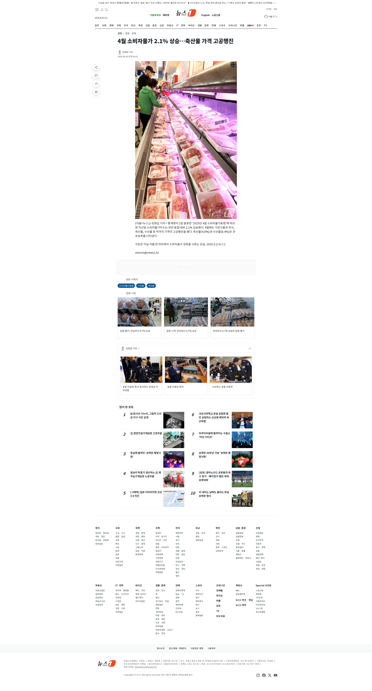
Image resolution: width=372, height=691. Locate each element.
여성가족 (119, 561)
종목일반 (199, 615)
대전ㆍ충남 (180, 554)
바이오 (138, 585)
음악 (177, 601)
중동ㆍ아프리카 (162, 547)
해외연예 (179, 604)
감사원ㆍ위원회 (102, 540)
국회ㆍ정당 (100, 536)
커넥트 (269, 9)
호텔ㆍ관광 (260, 565)
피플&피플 (160, 565)
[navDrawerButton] (97, 9)
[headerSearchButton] (106, 9)
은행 (237, 540)
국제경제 (159, 554)
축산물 (151, 285)
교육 (117, 540)
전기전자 (259, 540)
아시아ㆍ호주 (161, 540)
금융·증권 (241, 528)
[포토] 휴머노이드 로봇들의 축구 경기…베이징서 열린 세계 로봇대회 (214, 476)
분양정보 (99, 597)
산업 (258, 528)
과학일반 (119, 612)
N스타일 (179, 612)
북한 (218, 528)
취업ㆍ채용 (260, 569)
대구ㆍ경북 (180, 565)
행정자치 (179, 533)
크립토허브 (155, 15)
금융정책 (239, 536)
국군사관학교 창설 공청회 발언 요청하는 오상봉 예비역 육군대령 (214, 417)
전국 (178, 528)
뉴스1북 (259, 608)
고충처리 (211, 648)
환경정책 (139, 554)
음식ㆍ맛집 (160, 633)
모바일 (118, 597)
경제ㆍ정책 (140, 533)
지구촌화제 (160, 569)
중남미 (158, 551)
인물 (117, 558)
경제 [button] (120, 33)
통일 (197, 536)
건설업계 (99, 604)
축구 (197, 597)
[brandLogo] (186, 12)
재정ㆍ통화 (140, 536)
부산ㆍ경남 (180, 569)
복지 (117, 544)
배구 (197, 604)
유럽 (157, 544)
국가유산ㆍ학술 (162, 601)
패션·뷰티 (260, 558)
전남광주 (179, 561)
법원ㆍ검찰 (120, 536)
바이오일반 (140, 601)
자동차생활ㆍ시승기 (164, 630)
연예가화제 (180, 590)
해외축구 (199, 601)
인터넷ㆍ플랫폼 (122, 590)
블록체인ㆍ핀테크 (243, 558)
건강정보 (159, 612)
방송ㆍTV (180, 594)
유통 (258, 551)
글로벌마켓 (240, 594)
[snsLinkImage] (258, 675)
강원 (177, 547)
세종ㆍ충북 (180, 551)
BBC (238, 590)
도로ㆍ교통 (160, 622)
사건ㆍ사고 (120, 533)
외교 (198, 528)
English (205, 15)
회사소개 (160, 648)
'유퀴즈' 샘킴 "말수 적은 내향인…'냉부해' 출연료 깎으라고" (139, 2)
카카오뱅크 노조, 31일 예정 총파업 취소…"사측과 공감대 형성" (197, 2)
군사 (217, 536)
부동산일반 (100, 590)
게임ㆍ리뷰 (120, 608)
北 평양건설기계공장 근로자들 (146, 433)
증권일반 (239, 547)
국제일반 (159, 572)
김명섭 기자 (127, 52)
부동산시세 (100, 601)
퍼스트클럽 (260, 612)
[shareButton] (96, 67)
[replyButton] (96, 75)
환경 (117, 551)
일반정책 (99, 594)
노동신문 (216, 15)
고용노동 (139, 547)
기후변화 (159, 558)
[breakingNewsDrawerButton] (102, 9)
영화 (177, 597)
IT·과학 (119, 585)
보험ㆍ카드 (240, 544)
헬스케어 (139, 597)
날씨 (117, 554)
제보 (275, 9)
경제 (137, 528)
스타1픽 (259, 597)
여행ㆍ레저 (160, 615)
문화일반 (159, 604)
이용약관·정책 (197, 648)
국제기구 (159, 561)
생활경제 (259, 554)
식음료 (258, 561)
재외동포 (199, 540)
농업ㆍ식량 (140, 551)
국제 (157, 528)
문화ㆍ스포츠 (221, 547)
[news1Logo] (107, 663)
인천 (177, 544)
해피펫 (166, 15)
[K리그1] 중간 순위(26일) (241, 2)
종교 (157, 597)
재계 (258, 536)
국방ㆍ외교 (200, 533)
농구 (197, 608)
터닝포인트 (260, 604)
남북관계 (219, 551)
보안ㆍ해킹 (120, 604)
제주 (177, 576)
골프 (197, 612)
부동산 (98, 585)
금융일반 (239, 533)
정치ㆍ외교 (220, 533)
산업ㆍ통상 (140, 540)
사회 (117, 528)
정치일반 (99, 544)
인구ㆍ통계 (140, 544)
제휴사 (239, 585)
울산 (177, 572)
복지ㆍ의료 (140, 590)
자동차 (258, 544)
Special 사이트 (263, 585)
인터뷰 (178, 608)
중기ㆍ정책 (260, 547)
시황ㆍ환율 (240, 551)
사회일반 (119, 565)
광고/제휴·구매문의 (177, 648)
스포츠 (199, 585)
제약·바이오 (140, 594)
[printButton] (96, 92)
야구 (197, 590)
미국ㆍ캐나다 (161, 536)
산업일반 (259, 533)
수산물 (141, 285)
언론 (157, 608)
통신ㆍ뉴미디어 (122, 594)
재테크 (238, 554)
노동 (117, 547)
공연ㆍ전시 (160, 590)
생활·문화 (160, 585)
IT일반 (118, 601)
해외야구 (199, 594)
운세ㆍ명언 (160, 619)
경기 (177, 540)
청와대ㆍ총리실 (102, 533)
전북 (177, 558)
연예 (178, 585)
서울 (177, 536)
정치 (97, 528)
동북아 (158, 533)
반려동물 (159, 626)
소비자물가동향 (126, 285)
